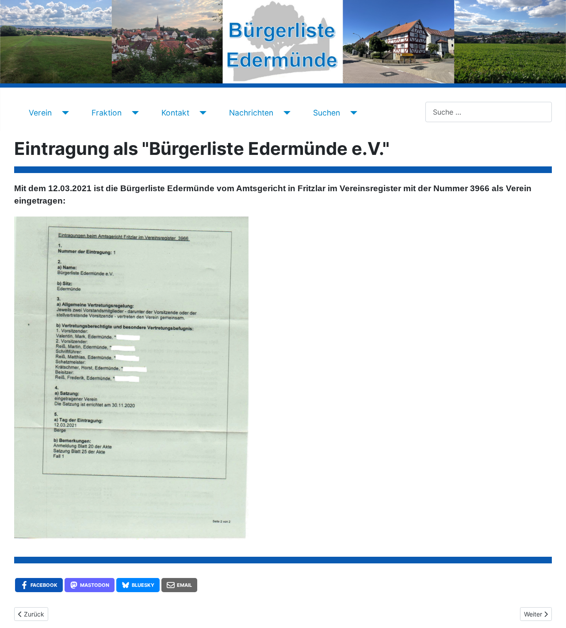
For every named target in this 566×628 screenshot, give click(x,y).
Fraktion (107, 112)
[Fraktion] (133, 113)
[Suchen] (352, 113)
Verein (40, 112)
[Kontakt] (201, 113)
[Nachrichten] (285, 113)
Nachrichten (251, 112)
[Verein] (63, 113)
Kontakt (175, 112)
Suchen (326, 112)
